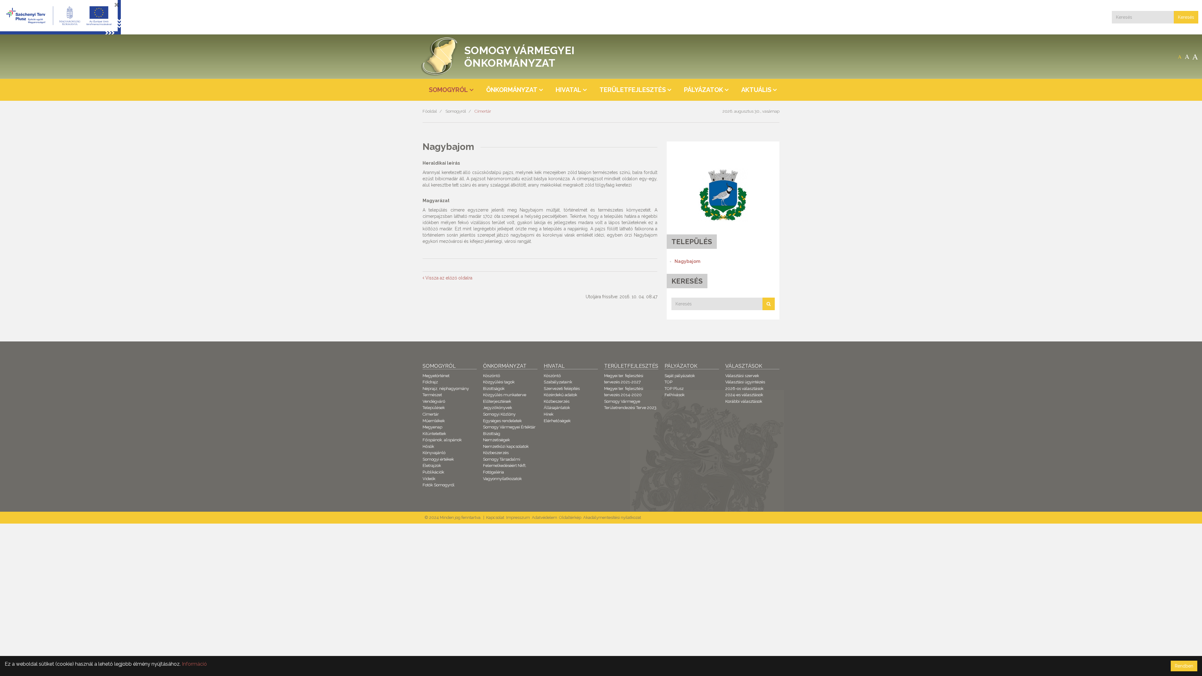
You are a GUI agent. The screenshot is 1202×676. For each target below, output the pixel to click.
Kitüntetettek (434, 433)
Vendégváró (434, 401)
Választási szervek (742, 375)
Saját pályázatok (680, 375)
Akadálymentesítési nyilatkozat (612, 517)
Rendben (1184, 665)
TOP (668, 382)
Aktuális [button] (756, 90)
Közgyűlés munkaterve (504, 394)
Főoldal (430, 111)
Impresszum (518, 517)
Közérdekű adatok (560, 394)
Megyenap (432, 427)
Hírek (548, 414)
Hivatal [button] (568, 90)
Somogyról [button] (448, 90)
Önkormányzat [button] (511, 90)
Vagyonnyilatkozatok (502, 478)
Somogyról (455, 111)
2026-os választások (744, 388)
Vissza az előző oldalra (448, 277)
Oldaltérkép (570, 517)
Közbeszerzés (496, 452)
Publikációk (433, 472)
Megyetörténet (436, 375)
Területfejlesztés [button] (632, 90)
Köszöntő (491, 375)
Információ (194, 664)
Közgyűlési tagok (499, 382)
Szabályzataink (558, 382)
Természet (432, 394)
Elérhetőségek (557, 420)
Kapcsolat (495, 517)
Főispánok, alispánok (442, 440)
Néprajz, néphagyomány (446, 388)
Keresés (1186, 17)
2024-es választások (744, 394)
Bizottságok (494, 388)
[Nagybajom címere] (723, 195)
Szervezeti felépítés (562, 388)
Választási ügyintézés (745, 382)
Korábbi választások (743, 401)
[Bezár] (117, 4)
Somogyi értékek (438, 459)
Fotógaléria (493, 472)
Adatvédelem (544, 517)
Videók (429, 478)
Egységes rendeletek (502, 420)
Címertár (483, 111)
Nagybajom (687, 261)
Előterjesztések (497, 401)
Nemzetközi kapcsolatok (506, 446)
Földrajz (430, 382)
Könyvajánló (434, 452)
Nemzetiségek (496, 440)
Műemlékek (434, 420)
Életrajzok (432, 465)
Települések (434, 407)
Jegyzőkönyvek (497, 407)
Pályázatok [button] (703, 90)
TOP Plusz (674, 388)
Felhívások (675, 394)
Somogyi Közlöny (499, 414)
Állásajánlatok (557, 407)
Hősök (428, 446)
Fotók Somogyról (439, 485)
